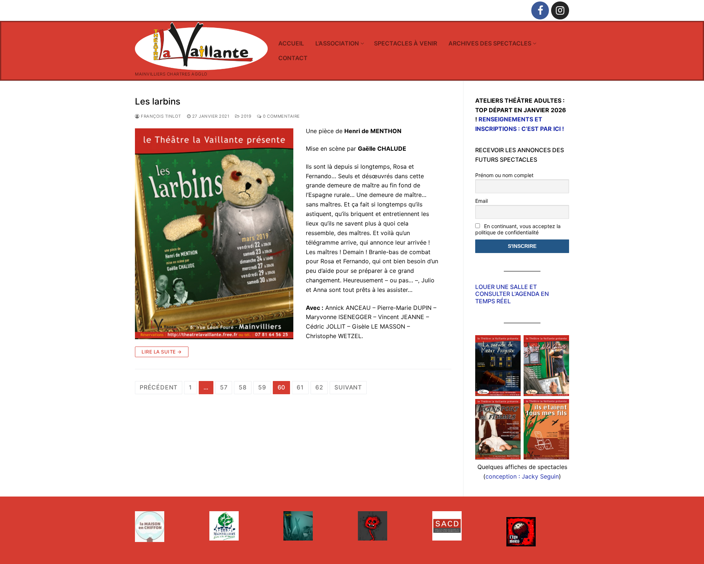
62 (319, 387)
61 (300, 387)
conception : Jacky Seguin (522, 476)
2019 (245, 116)
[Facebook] (540, 10)
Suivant (348, 387)
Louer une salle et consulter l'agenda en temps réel (512, 294)
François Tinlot (160, 116)
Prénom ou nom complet (504, 175)
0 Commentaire (281, 116)
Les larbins (157, 101)
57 (224, 387)
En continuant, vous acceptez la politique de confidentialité (518, 229)
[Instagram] (560, 10)
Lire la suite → (162, 352)
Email (481, 201)
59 (262, 387)
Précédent (158, 387)
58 (243, 387)
